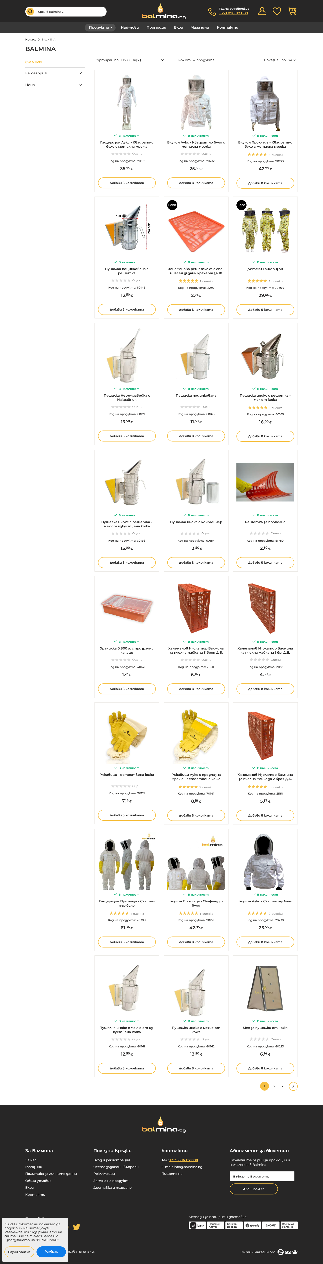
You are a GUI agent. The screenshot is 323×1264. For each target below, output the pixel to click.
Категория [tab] (36, 73)
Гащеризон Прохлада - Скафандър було (127, 903)
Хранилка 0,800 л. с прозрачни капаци (127, 650)
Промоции (156, 27)
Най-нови (130, 27)
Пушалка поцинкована (196, 395)
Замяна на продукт (111, 1181)
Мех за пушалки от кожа (265, 1028)
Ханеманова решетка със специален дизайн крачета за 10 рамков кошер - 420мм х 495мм (196, 273)
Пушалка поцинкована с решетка (127, 271)
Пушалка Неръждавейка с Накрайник (127, 397)
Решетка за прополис (265, 522)
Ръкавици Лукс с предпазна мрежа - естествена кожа (196, 777)
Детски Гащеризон (265, 269)
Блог (178, 27)
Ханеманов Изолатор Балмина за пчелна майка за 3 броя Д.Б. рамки (196, 652)
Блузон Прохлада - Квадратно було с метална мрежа (265, 144)
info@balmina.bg (188, 1167)
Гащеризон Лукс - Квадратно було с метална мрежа (127, 144)
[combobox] (66, 12)
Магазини (200, 27)
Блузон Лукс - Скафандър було (265, 901)
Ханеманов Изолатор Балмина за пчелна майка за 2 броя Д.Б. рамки (265, 779)
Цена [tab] (30, 85)
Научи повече (19, 1252)
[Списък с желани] (277, 11)
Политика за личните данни (51, 1174)
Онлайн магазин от (257, 1252)
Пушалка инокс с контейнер (196, 522)
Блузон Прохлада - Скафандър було (196, 903)
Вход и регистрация (111, 1160)
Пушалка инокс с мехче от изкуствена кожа (127, 1030)
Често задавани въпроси (116, 1167)
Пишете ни (172, 1174)
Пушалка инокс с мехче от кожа (196, 1030)
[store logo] (161, 11)
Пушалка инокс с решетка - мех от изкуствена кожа (126, 524)
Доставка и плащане (112, 1187)
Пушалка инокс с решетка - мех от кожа (265, 397)
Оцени (137, 153)
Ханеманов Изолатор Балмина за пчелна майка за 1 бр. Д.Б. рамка (265, 652)
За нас (30, 1160)
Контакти (227, 27)
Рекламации (104, 1174)
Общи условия (38, 1181)
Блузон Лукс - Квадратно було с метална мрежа (196, 144)
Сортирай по (106, 60)
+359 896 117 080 (233, 13)
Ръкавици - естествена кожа (127, 775)
